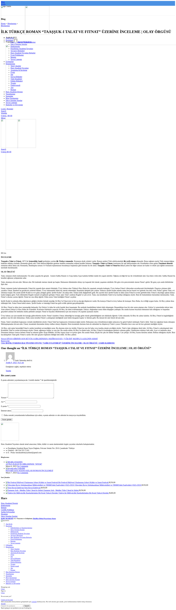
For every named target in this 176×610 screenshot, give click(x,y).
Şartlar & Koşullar (8, 512)
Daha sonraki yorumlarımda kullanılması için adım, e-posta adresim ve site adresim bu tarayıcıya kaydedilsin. (45, 415)
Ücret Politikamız (16, 539)
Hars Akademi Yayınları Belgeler (21, 537)
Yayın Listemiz (15, 543)
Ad (3, 402)
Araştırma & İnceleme (18, 553)
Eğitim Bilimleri (16, 562)
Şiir (12, 556)
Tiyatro (13, 564)
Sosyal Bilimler (16, 558)
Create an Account (7, 600)
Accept (3, 603)
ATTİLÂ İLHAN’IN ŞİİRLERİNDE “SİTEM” (24, 464)
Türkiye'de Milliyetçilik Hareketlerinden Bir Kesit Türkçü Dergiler (83, 493)
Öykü (12, 555)
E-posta (4, 406)
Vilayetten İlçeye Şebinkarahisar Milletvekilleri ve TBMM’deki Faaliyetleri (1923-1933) (108, 485)
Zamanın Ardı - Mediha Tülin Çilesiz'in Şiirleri (61, 490)
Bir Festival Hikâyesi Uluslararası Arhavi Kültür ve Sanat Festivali (83, 482)
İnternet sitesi (6, 411)
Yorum (4, 398)
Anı (12, 568)
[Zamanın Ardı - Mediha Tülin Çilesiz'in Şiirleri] (24, 490)
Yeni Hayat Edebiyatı (32, 488)
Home (3, 24)
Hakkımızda (5, 505)
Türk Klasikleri (15, 560)
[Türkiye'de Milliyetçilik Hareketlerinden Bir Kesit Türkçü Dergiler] (32, 493)
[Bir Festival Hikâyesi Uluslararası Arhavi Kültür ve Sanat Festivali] (32, 482)
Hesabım (4, 514)
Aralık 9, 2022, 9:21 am (15, 363)
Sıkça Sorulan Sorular (19, 44)
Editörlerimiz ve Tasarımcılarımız (21, 528)
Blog (3, 2)
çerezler (34, 602)
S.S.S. (3, 4)
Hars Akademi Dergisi (9, 503)
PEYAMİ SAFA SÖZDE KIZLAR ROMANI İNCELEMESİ (29, 471)
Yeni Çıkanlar (15, 549)
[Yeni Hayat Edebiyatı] (15, 488)
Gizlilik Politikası (7, 510)
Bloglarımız (12, 24)
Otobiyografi (15, 566)
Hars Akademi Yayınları (18, 551)
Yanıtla (8, 371)
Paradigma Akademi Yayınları (20, 533)
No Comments (22, 466)
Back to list (5, 341)
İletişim (3, 508)
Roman (13, 570)
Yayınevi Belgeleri (17, 535)
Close (3, 589)
